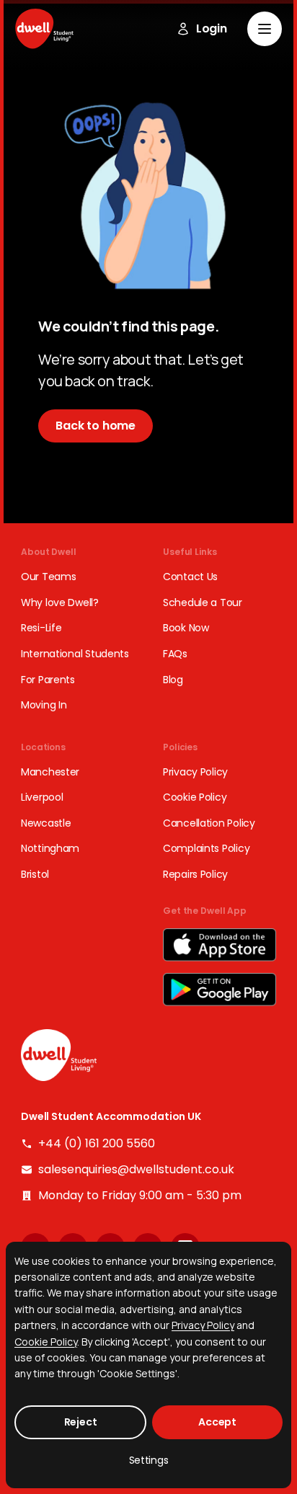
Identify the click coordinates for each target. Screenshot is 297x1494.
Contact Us (190, 577)
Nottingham (50, 848)
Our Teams (48, 577)
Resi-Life (41, 628)
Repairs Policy (195, 874)
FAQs (175, 654)
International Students (75, 654)
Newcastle (46, 823)
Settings (149, 1460)
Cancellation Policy (209, 823)
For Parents (48, 680)
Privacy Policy (195, 772)
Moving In (43, 705)
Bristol (35, 874)
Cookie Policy (194, 797)
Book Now (186, 628)
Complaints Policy (206, 848)
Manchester (50, 772)
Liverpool (42, 797)
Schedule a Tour (202, 603)
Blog (173, 680)
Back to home (96, 425)
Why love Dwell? (60, 603)
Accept (217, 1422)
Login (211, 29)
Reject (80, 1422)
